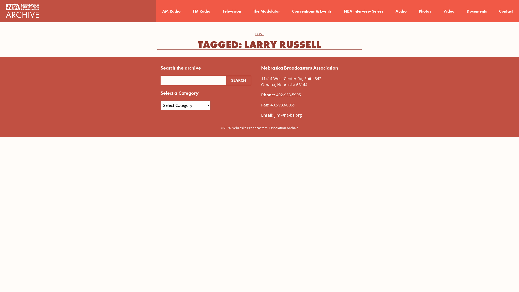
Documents (477, 11)
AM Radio (171, 11)
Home (259, 34)
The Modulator (266, 11)
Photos (425, 11)
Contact (506, 11)
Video (449, 11)
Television (232, 11)
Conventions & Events (312, 11)
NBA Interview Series (363, 11)
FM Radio (201, 11)
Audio (401, 11)
